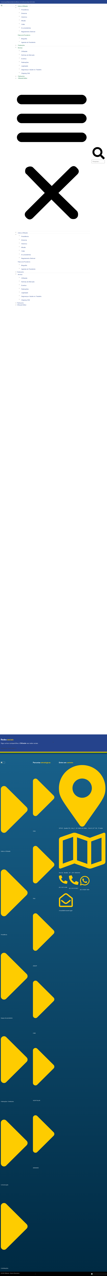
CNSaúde (24, 51)
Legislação (24, 66)
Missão (23, 21)
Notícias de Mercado (28, 55)
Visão (23, 24)
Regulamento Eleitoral (28, 31)
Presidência (25, 10)
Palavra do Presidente (24, 35)
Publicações (21, 76)
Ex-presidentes (26, 28)
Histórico (24, 17)
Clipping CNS (25, 73)
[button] (52, 155)
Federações (21, 45)
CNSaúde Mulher (22, 78)
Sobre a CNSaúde (23, 6)
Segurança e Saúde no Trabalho (31, 69)
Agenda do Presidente (28, 42)
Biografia (24, 39)
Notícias (20, 48)
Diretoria (24, 13)
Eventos (23, 59)
